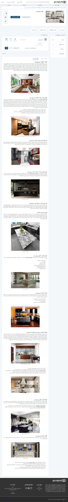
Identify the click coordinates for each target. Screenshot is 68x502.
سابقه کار (62, 49)
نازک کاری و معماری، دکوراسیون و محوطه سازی (52, 7)
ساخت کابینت (33, 7)
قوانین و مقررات (39, 488)
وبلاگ (39, 490)
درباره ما (9, 5)
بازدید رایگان (61, 44)
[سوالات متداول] (5, 17)
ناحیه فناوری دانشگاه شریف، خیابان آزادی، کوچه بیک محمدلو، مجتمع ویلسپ (12, 489)
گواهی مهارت (61, 53)
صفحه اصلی (40, 5)
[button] (14, 48)
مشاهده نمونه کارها (26, 17)
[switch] (54, 44)
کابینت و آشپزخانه (40, 7)
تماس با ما (24, 5)
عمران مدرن (63, 7)
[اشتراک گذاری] (5, 21)
